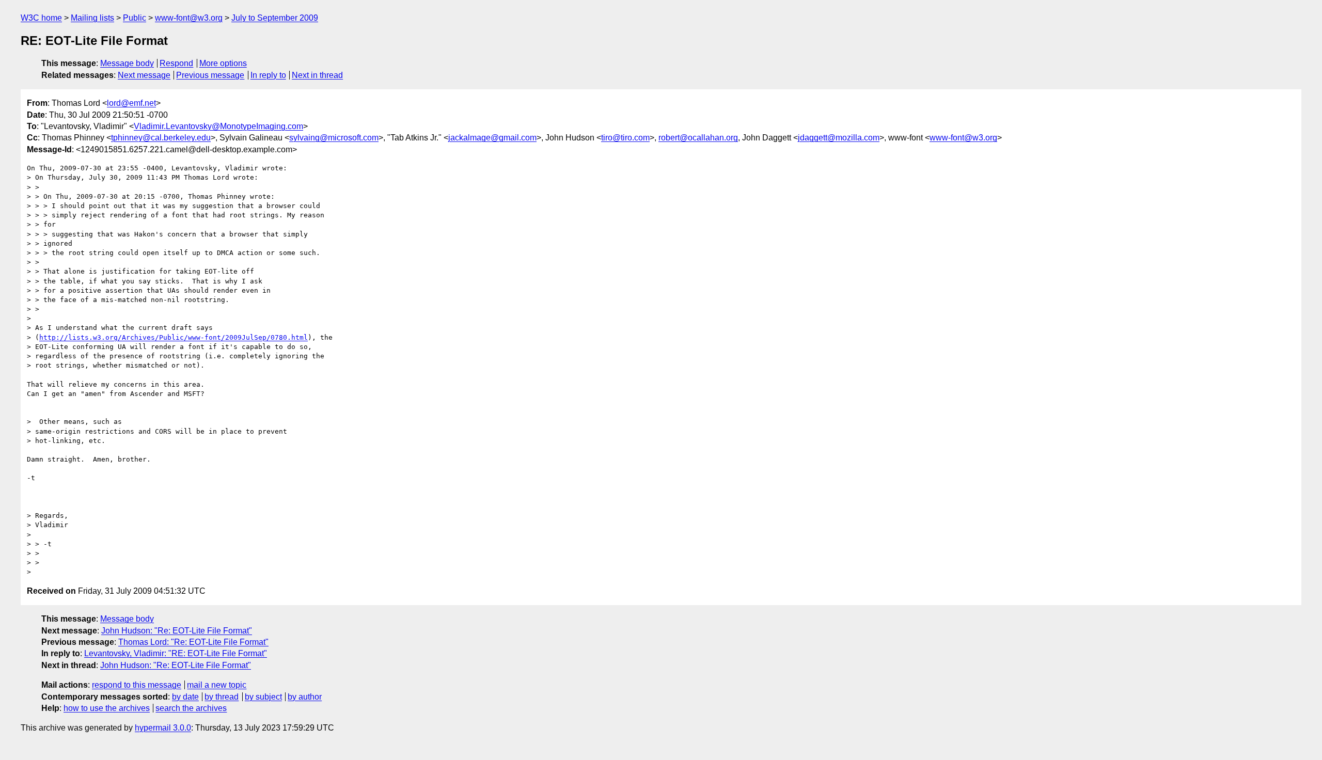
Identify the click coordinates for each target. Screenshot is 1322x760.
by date (185, 696)
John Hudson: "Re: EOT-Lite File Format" (176, 630)
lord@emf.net (131, 103)
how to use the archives (107, 708)
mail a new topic (216, 684)
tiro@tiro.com (625, 137)
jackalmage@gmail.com (492, 137)
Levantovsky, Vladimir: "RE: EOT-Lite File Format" (175, 653)
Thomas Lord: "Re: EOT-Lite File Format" (193, 642)
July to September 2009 (274, 17)
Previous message (210, 75)
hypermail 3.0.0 (163, 727)
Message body (127, 63)
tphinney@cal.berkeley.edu (161, 137)
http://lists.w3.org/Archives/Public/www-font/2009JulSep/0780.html (173, 337)
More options (223, 63)
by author (305, 696)
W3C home (41, 17)
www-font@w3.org (189, 17)
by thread (221, 696)
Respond (176, 63)
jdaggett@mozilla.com (838, 137)
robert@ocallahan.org (698, 137)
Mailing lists (92, 17)
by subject (263, 696)
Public (134, 17)
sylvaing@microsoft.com (334, 137)
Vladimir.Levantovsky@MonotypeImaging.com (218, 126)
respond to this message (136, 684)
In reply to (268, 75)
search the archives (191, 708)
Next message (144, 75)
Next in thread (317, 75)
